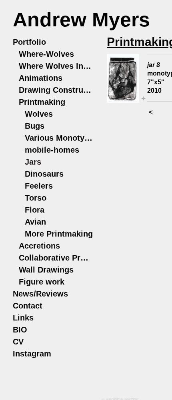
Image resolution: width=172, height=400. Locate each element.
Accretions (39, 245)
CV (18, 341)
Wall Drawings (46, 269)
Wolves (39, 113)
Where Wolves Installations (56, 66)
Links (23, 317)
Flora (34, 209)
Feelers (39, 185)
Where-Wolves (46, 54)
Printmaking (42, 102)
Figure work (41, 281)
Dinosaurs (44, 173)
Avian (35, 221)
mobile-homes (52, 149)
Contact (27, 305)
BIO (20, 329)
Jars (33, 161)
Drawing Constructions (56, 90)
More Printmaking (59, 233)
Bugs (34, 125)
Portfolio (29, 42)
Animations (40, 78)
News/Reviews (40, 293)
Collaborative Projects (56, 257)
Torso (35, 197)
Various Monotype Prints (59, 137)
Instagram (32, 353)
